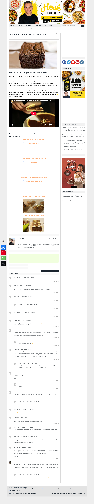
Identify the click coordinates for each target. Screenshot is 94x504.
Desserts (28, 25)
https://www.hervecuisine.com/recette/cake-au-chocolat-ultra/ (31, 412)
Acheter (74, 187)
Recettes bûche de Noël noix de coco (16, 488)
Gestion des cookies (31, 493)
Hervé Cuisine (17, 277)
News (50, 25)
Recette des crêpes (66, 488)
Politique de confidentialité (71, 493)
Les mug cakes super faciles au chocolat (34, 158)
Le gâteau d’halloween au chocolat (33, 139)
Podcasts (38, 25)
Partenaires (62, 493)
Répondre (55, 281)
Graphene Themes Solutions (21, 493)
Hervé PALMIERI (21, 238)
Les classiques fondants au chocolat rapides (33, 177)
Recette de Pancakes (78, 488)
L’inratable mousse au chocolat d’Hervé (33, 196)
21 (58, 34)
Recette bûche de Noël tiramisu (35, 488)
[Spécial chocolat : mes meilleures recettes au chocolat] (34, 55)
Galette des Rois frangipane (51, 488)
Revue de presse (81, 493)
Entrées (12, 25)
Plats (20, 25)
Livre (45, 25)
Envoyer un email (78, 200)
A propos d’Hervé (55, 493)
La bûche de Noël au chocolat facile (33, 215)
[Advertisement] (73, 44)
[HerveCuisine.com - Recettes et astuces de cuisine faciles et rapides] (47, 12)
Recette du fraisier (16, 490)
